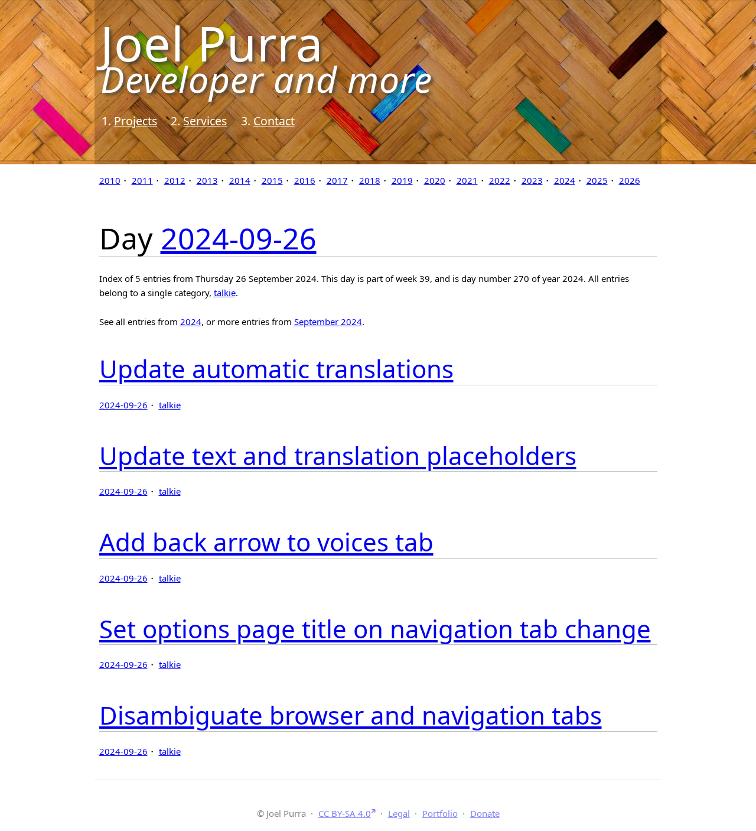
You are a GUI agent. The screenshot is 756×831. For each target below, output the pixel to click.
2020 (434, 180)
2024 (564, 180)
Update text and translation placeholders (337, 455)
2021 (467, 180)
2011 (142, 180)
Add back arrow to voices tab (266, 542)
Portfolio (440, 813)
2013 (207, 180)
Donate (485, 813)
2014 (239, 180)
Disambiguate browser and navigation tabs (350, 715)
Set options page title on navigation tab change (375, 628)
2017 (337, 180)
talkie (225, 292)
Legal (399, 813)
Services (205, 121)
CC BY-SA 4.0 (344, 813)
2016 (304, 180)
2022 (499, 180)
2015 (272, 180)
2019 (402, 180)
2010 (109, 180)
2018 (369, 180)
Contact (274, 121)
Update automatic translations (276, 368)
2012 (174, 180)
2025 (597, 180)
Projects (135, 121)
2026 (629, 180)
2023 (532, 180)
